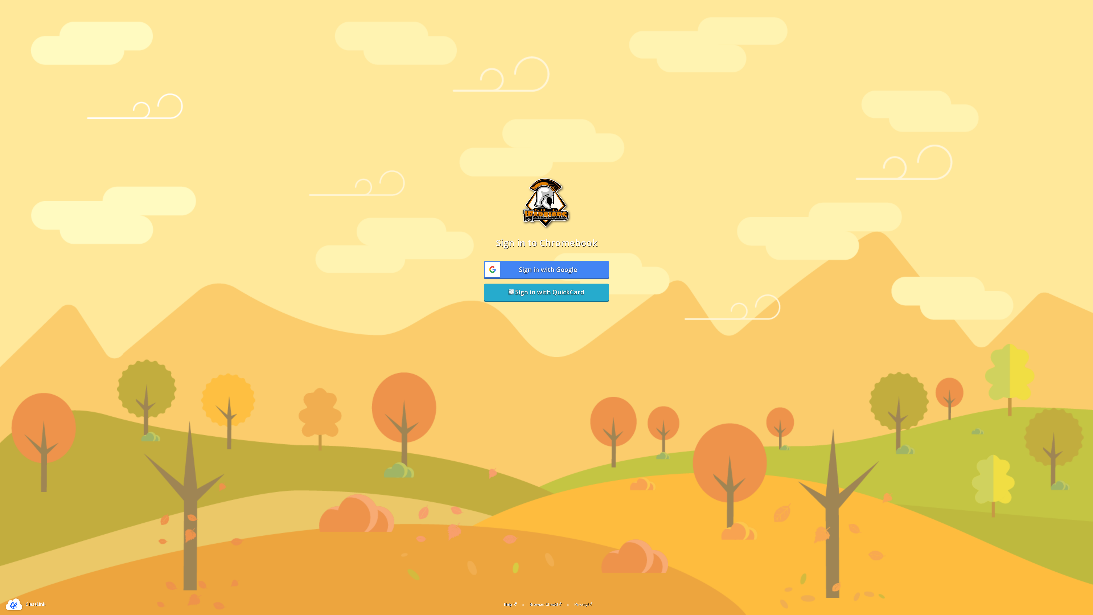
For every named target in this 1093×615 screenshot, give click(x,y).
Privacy (580, 604)
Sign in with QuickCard (548, 292)
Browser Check (543, 604)
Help (508, 604)
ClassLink (36, 604)
